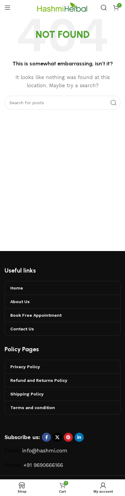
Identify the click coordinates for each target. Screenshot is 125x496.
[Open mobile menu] (8, 8)
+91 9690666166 (43, 465)
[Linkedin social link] (79, 437)
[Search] (104, 8)
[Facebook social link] (46, 437)
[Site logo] (62, 7)
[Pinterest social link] (68, 437)
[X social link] (57, 437)
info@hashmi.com (44, 451)
